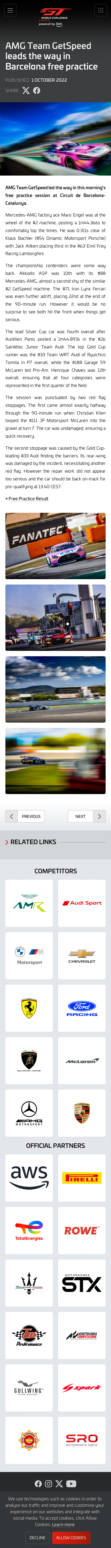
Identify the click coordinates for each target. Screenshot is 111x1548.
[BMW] (29, 955)
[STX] (82, 1283)
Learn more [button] (63, 1524)
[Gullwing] (29, 1388)
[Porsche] (82, 1113)
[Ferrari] (29, 1008)
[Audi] (82, 903)
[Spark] (82, 1388)
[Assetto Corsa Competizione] (82, 1335)
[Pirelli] (82, 1178)
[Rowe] (82, 1230)
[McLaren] (82, 1060)
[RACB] (29, 1440)
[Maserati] (29, 1283)
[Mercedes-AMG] (29, 1113)
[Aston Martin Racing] (29, 903)
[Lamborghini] (29, 1060)
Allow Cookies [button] (71, 1537)
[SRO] (82, 1440)
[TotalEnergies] (29, 1230)
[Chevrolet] (82, 955)
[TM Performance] (29, 1335)
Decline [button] (38, 1537)
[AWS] (29, 1178)
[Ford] (82, 1008)
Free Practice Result (28, 498)
